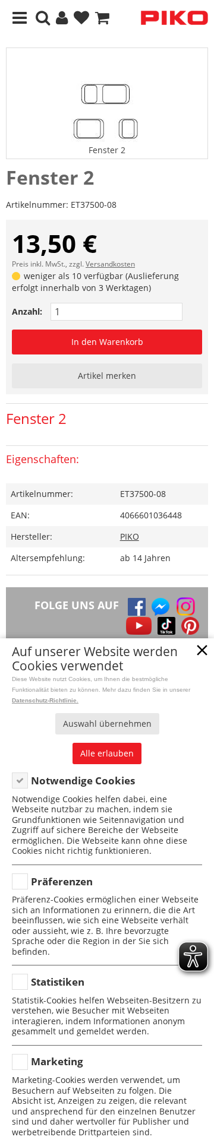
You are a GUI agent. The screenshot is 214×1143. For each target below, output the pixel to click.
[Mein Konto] (62, 18)
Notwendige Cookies (83, 780)
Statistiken (57, 982)
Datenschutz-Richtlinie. (45, 700)
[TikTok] (166, 626)
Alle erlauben (107, 753)
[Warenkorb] (102, 18)
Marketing (57, 1061)
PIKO (129, 536)
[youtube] (139, 626)
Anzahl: (27, 311)
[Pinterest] (190, 626)
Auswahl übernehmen (107, 723)
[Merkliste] (81, 18)
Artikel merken (107, 375)
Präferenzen (62, 881)
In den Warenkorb (107, 341)
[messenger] (160, 607)
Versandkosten (110, 264)
